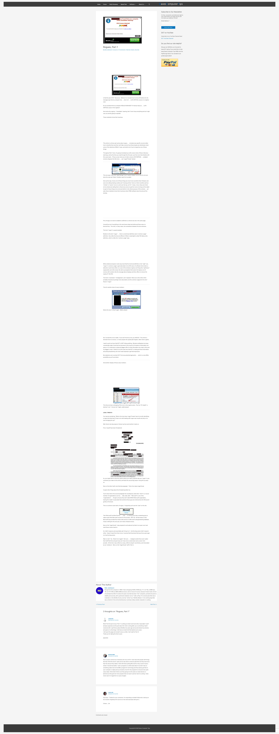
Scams (132, 50)
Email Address (165, 21)
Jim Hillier (110, 692)
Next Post (153, 604)
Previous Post (100, 604)
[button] (149, 4)
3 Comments (122, 50)
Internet (128, 50)
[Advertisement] (126, 63)
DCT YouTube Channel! (167, 38)
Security (137, 50)
